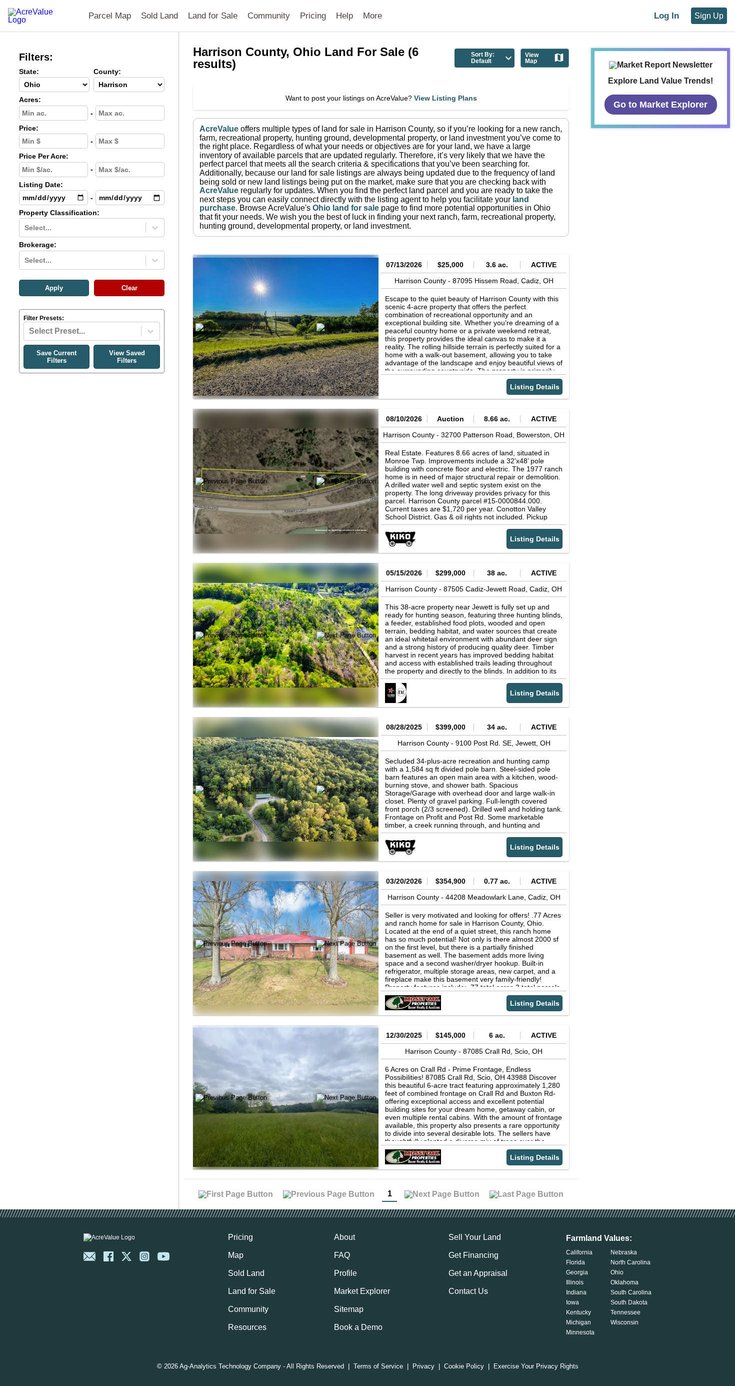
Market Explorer (362, 1291)
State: (29, 72)
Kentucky (578, 1312)
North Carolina (630, 1262)
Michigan (578, 1322)
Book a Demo (358, 1327)
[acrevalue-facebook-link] (109, 1256)
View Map (531, 58)
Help (344, 16)
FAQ (342, 1255)
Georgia (577, 1272)
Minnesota (580, 1332)
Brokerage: (37, 245)
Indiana (576, 1292)
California (579, 1252)
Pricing (313, 16)
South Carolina (631, 1292)
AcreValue (219, 129)
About (344, 1237)
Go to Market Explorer (661, 104)
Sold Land (159, 16)
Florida (575, 1262)
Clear (130, 288)
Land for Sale (213, 16)
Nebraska (623, 1252)
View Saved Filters (127, 356)
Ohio (617, 1272)
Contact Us (468, 1291)
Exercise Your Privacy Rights (536, 1366)
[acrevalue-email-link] (90, 1256)
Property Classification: (59, 213)
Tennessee (625, 1312)
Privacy (423, 1366)
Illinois (575, 1282)
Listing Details (535, 387)
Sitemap (349, 1309)
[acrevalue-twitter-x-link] (127, 1256)
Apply (54, 288)
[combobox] (25, 228)
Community (269, 16)
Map (236, 1255)
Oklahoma (624, 1282)
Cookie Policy (464, 1366)
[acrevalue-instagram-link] (145, 1256)
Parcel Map (109, 16)
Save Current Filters (56, 356)
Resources (247, 1327)
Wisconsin (624, 1322)
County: (107, 72)
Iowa (572, 1302)
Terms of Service (378, 1366)
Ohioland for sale (345, 208)
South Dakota (629, 1302)
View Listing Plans (445, 98)
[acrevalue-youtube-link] (164, 1256)
